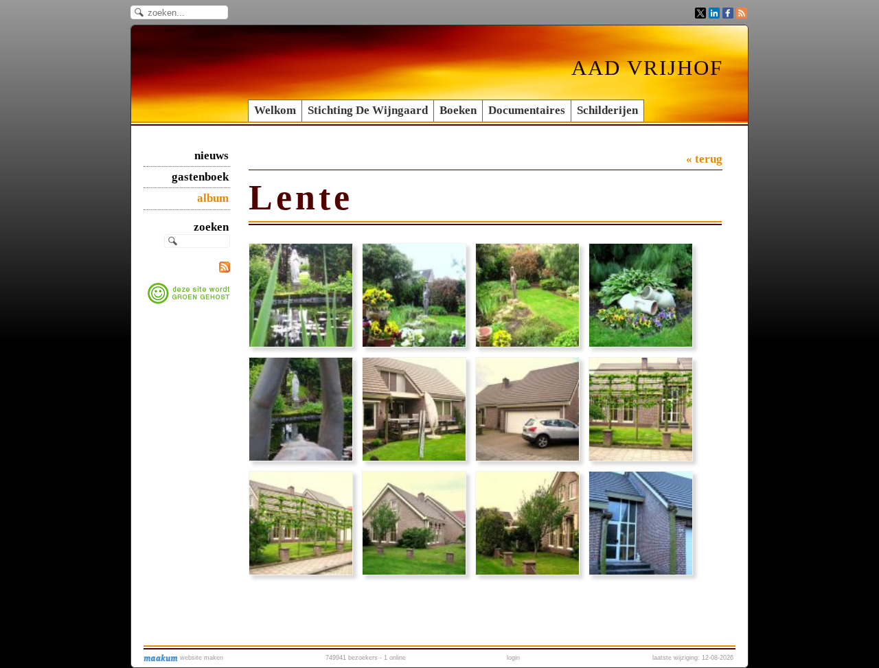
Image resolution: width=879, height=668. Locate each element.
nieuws (211, 155)
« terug (704, 158)
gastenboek (200, 176)
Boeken (458, 110)
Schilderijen (607, 110)
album (213, 198)
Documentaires (526, 110)
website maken (200, 657)
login (513, 657)
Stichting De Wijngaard (368, 110)
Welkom (275, 110)
